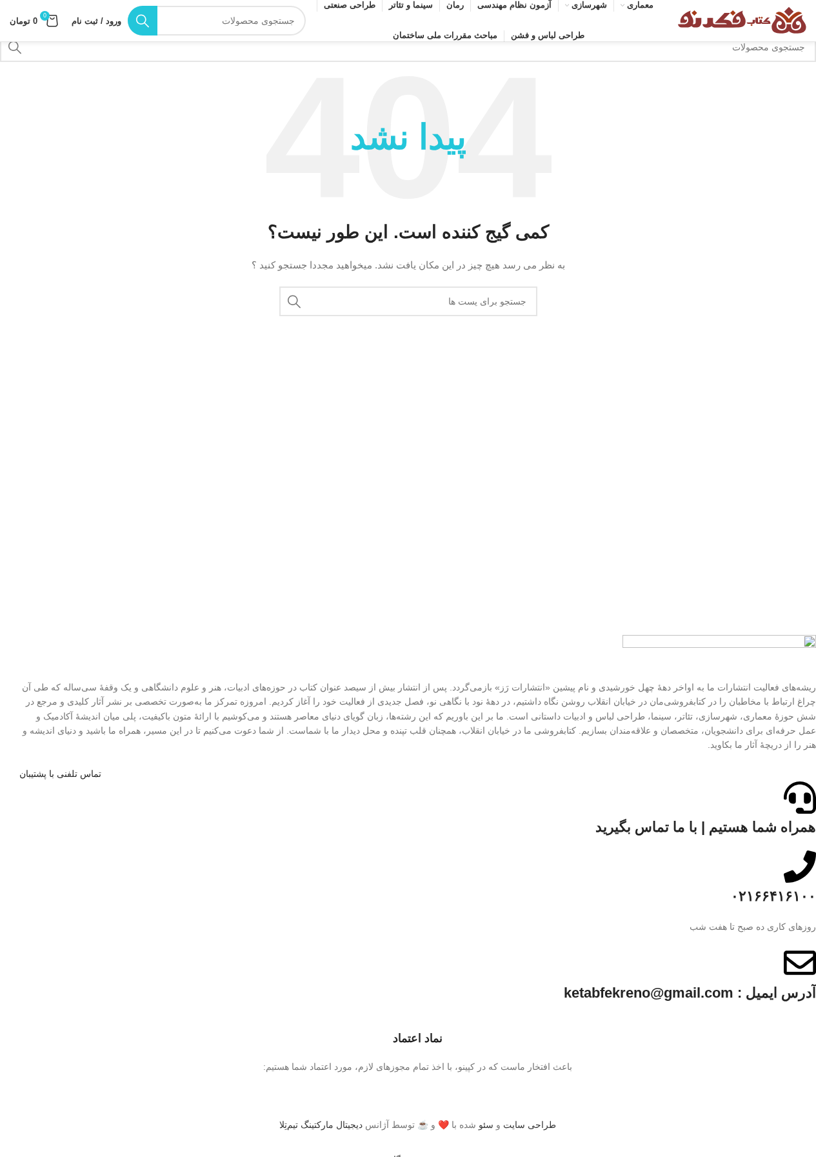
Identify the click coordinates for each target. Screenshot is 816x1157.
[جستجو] (142, 20)
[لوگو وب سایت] (741, 20)
